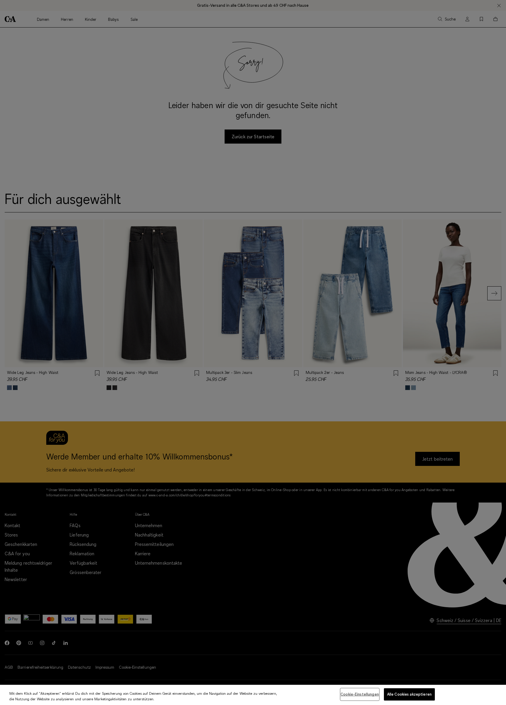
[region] (253, 695)
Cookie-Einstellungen (360, 694)
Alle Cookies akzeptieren (409, 694)
